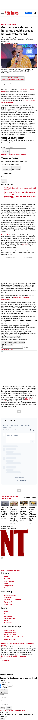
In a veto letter (6, 235)
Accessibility (20, 643)
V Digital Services (10, 639)
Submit (9, 708)
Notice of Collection (8, 154)
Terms (18, 154)
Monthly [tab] (12, 337)
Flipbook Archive (9, 618)
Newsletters (8, 588)
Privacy (23, 154)
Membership (8, 623)
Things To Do (8, 586)
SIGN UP (6, 152)
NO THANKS (16, 169)
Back (2, 708)
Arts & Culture (9, 581)
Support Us (29, 12)
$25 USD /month (19, 342)
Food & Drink (8, 579)
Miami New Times (10, 635)
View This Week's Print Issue (10, 571)
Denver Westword (10, 632)
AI (25, 643)
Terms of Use (8, 602)
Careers (7, 614)
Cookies (13, 643)
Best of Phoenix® (7, 686)
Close (2, 719)
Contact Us (8, 616)
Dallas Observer (9, 630)
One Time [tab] (5, 337)
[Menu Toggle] (2, 13)
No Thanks (4, 692)
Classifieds (7, 597)
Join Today (4, 690)
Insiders (4, 684)
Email (3, 147)
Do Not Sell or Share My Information (13, 656)
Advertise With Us (10, 595)
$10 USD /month (7, 342)
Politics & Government (8, 24)
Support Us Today (7, 349)
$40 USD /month (7, 345)
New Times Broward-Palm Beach (15, 637)
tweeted (24, 244)
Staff (6, 620)
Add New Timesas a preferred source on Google (13, 78)
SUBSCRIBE (7, 169)
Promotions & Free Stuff (12, 600)
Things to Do (6, 682)
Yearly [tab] (18, 337)
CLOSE (4, 182)
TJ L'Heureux (7, 43)
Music (6, 583)
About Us (7, 611)
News (6, 577)
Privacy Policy (9, 604)
